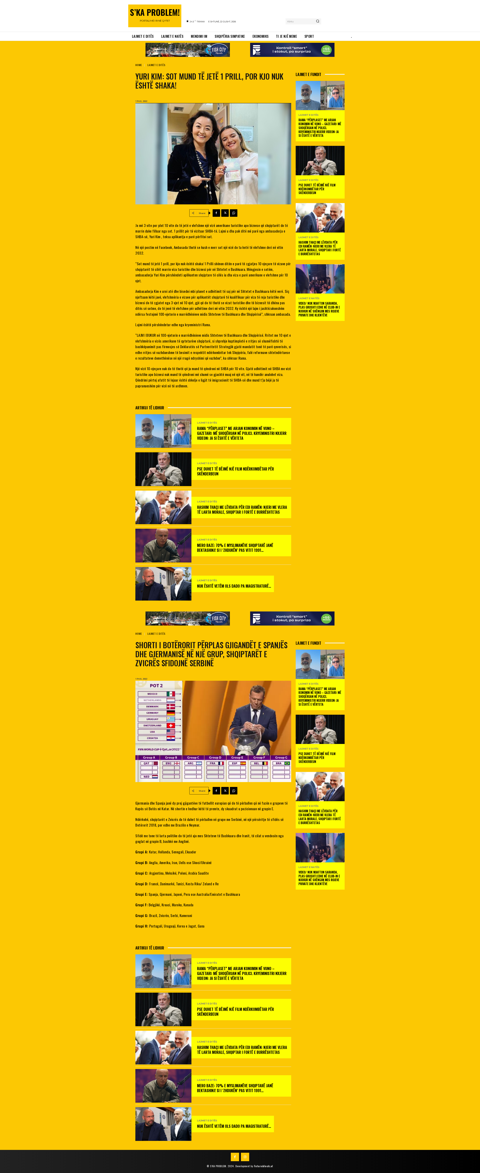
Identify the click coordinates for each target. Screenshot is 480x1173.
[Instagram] (245, 1157)
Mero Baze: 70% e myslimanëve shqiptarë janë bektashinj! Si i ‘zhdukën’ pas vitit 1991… (235, 547)
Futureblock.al (263, 1166)
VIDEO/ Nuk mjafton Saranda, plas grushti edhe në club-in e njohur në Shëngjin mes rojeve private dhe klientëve (319, 309)
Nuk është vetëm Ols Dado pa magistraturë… (234, 586)
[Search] (317, 21)
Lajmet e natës (308, 298)
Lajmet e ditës (156, 65)
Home (138, 65)
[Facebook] (216, 213)
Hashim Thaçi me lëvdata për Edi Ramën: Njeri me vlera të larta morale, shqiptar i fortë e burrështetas (242, 509)
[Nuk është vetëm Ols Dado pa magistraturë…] (163, 584)
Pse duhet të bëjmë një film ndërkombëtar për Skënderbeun (235, 471)
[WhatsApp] (233, 213)
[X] (225, 213)
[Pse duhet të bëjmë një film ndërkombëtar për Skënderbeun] (163, 469)
